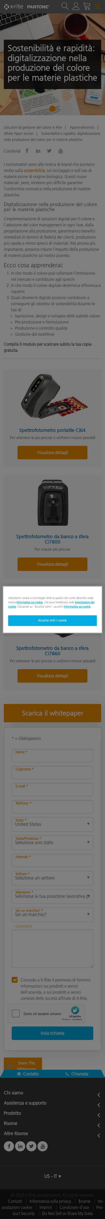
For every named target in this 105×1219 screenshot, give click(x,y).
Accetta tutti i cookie (52, 620)
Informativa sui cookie (30, 602)
